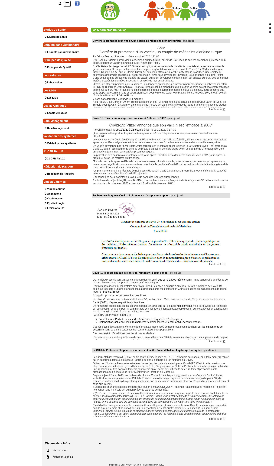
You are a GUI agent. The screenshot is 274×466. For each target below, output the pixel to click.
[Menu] (67, 4)
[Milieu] (270, 28)
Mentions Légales (62, 457)
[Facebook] (77, 3)
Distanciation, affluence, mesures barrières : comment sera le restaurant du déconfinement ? (149, 322)
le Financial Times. (109, 291)
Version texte (59, 450)
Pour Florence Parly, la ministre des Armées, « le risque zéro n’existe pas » (140, 319)
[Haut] (270, 24)
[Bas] (270, 32)
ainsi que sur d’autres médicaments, (172, 279)
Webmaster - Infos (73, 443)
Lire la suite (216, 109)
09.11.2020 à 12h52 (127, 129)
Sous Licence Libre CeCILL (152, 465)
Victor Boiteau (105, 56)
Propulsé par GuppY (118, 465)
